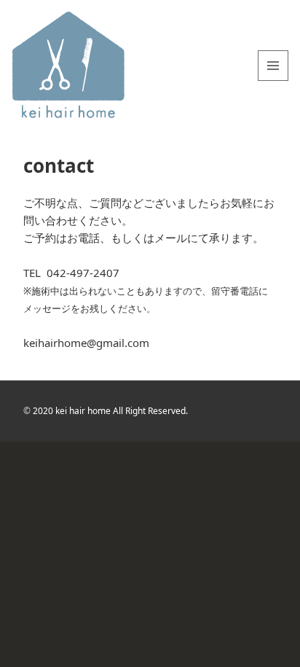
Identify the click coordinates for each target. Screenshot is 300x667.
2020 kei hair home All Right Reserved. (110, 411)
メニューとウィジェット (273, 80)
